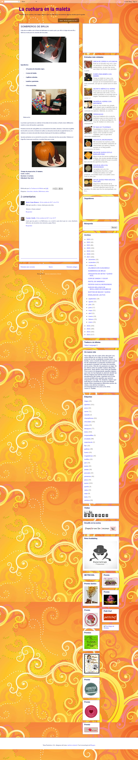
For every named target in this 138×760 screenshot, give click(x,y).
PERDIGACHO (98, 114)
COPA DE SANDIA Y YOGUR (98, 278)
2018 (89, 254)
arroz (86, 408)
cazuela (87, 415)
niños (47, 191)
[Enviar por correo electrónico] (54, 189)
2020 (89, 248)
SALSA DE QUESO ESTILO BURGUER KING (102, 153)
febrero (91, 319)
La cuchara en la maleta (44, 9)
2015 (89, 329)
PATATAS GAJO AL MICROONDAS (100, 284)
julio (90, 304)
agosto (91, 301)
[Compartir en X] (58, 189)
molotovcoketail (72, 745)
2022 (89, 242)
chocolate (30, 191)
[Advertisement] (100, 37)
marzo (91, 316)
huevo (86, 452)
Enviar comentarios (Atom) (53, 274)
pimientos (87, 476)
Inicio (51, 267)
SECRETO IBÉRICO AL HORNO (104, 89)
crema (86, 425)
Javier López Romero (32, 202)
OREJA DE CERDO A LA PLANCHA (105, 61)
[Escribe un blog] (56, 189)
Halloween (42, 191)
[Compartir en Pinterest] (62, 189)
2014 (89, 332)
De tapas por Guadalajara (102, 127)
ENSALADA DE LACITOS (96, 295)
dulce (86, 432)
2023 (89, 239)
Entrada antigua (72, 267)
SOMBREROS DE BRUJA (97, 271)
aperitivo (87, 404)
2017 (89, 257)
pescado (87, 473)
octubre (91, 265)
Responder (29, 212)
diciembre (92, 259)
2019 (89, 251)
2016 (89, 326)
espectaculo (88, 442)
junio (90, 307)
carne (86, 411)
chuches (35, 191)
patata (86, 469)
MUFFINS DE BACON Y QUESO (99, 292)
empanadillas (88, 435)
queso (86, 483)
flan (85, 445)
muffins (86, 459)
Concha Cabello (31, 218)
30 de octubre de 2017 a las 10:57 (46, 218)
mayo (91, 310)
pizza (86, 480)
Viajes (86, 401)
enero (91, 322)
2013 (89, 334)
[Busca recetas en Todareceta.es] (110, 628)
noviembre (92, 262)
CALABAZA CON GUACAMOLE (99, 268)
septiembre (93, 299)
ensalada (87, 439)
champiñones (88, 418)
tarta (85, 497)
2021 (89, 245)
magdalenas (88, 456)
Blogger (92, 745)
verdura (87, 500)
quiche (86, 486)
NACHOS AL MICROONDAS (102, 140)
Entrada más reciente (28, 267)
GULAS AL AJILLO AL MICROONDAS (100, 166)
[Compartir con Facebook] (60, 189)
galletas (87, 449)
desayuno (87, 428)
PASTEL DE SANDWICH (96, 281)
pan (85, 463)
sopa (86, 493)
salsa (86, 490)
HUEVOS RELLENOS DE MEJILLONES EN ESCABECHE (99, 288)
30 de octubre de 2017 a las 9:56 (49, 202)
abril (90, 313)
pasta (86, 466)
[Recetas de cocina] (110, 620)
